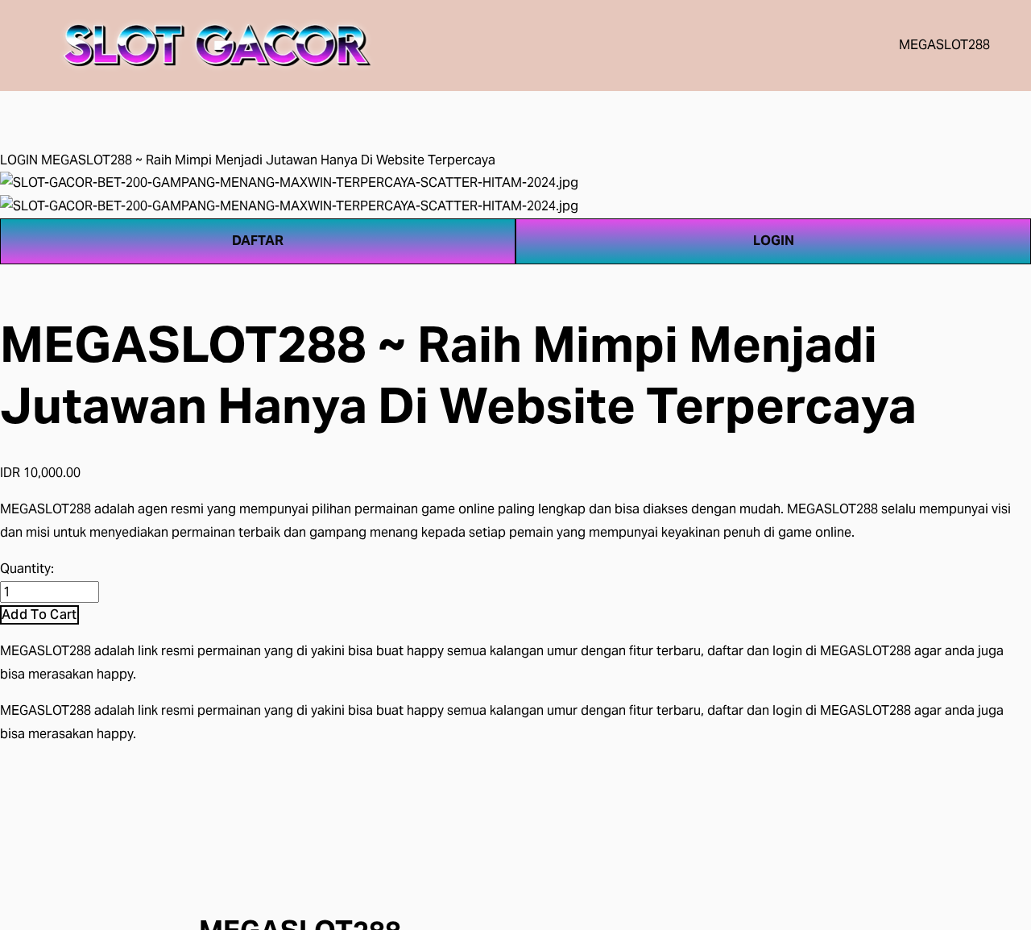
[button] (39, 614)
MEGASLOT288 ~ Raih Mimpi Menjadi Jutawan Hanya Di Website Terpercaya (268, 160)
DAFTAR (258, 240)
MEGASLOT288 (944, 44)
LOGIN (19, 160)
